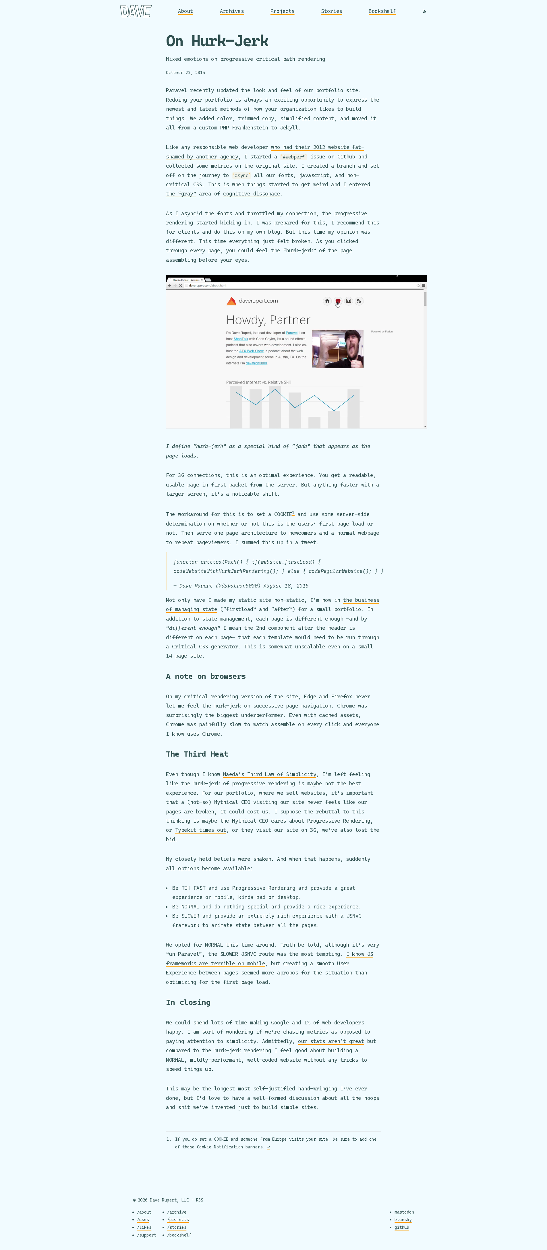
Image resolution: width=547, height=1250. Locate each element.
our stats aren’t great (331, 1041)
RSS (199, 1199)
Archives (232, 11)
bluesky (403, 1219)
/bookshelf (179, 1234)
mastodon (404, 1212)
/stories (177, 1227)
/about (144, 1212)
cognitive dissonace (251, 194)
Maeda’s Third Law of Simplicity (269, 774)
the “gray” (181, 194)
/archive (177, 1212)
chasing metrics (305, 1032)
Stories (331, 11)
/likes (144, 1227)
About (185, 11)
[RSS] (424, 11)
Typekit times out (200, 830)
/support (146, 1234)
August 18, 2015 (286, 586)
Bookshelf (382, 11)
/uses (143, 1219)
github (402, 1227)
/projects (178, 1219)
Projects (282, 11)
